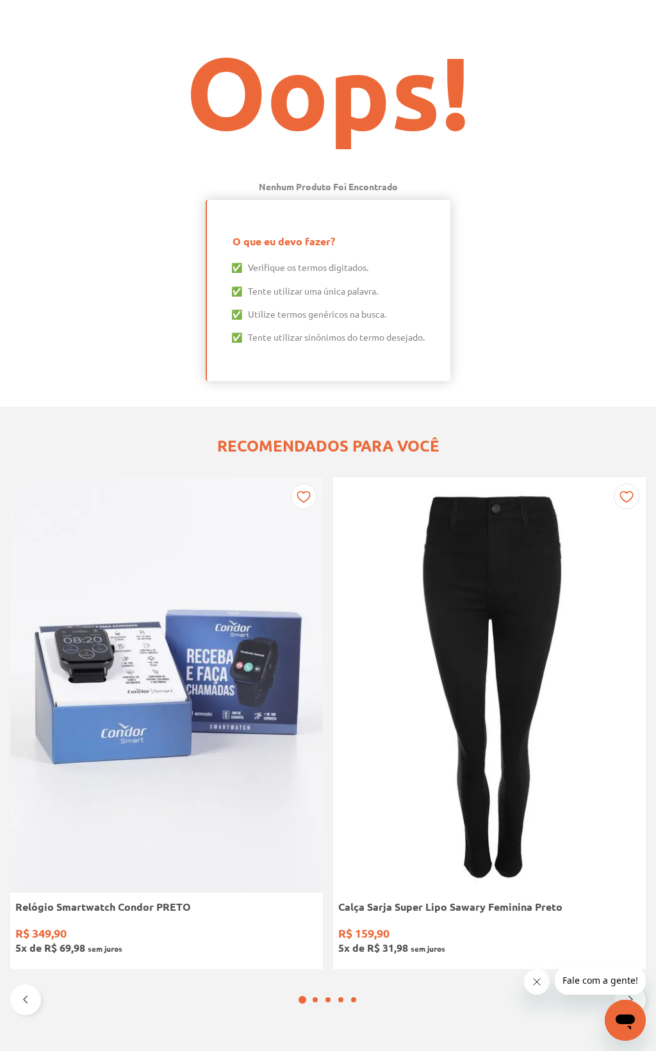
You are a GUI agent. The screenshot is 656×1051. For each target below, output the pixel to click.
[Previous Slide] (25, 999)
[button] (302, 1000)
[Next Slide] (630, 999)
